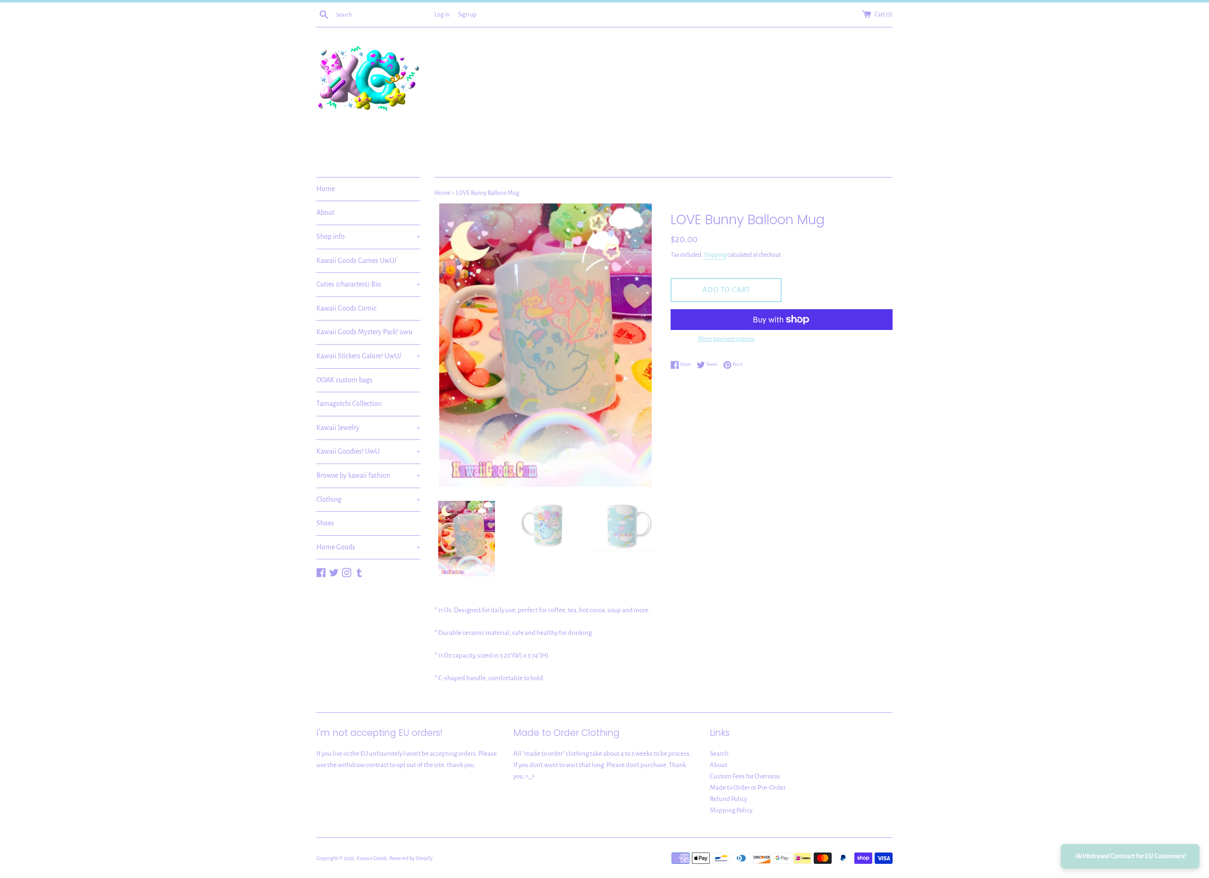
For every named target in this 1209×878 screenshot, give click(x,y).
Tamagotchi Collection (349, 403)
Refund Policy (728, 798)
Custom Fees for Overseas (745, 776)
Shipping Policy (731, 810)
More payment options (726, 339)
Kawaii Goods (372, 858)
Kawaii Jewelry (368, 427)
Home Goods (368, 547)
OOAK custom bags (344, 380)
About (325, 212)
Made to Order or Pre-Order (748, 787)
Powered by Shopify (411, 858)
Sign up (467, 14)
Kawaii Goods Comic (346, 308)
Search (719, 753)
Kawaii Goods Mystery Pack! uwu (364, 332)
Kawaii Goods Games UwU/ (356, 260)
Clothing (368, 499)
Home (325, 189)
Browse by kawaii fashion (368, 475)
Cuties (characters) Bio (368, 284)
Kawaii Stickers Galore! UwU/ (368, 356)
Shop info (368, 236)
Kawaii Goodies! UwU (368, 451)
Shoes (325, 523)
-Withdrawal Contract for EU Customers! (1130, 856)
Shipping (715, 255)
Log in (442, 14)
